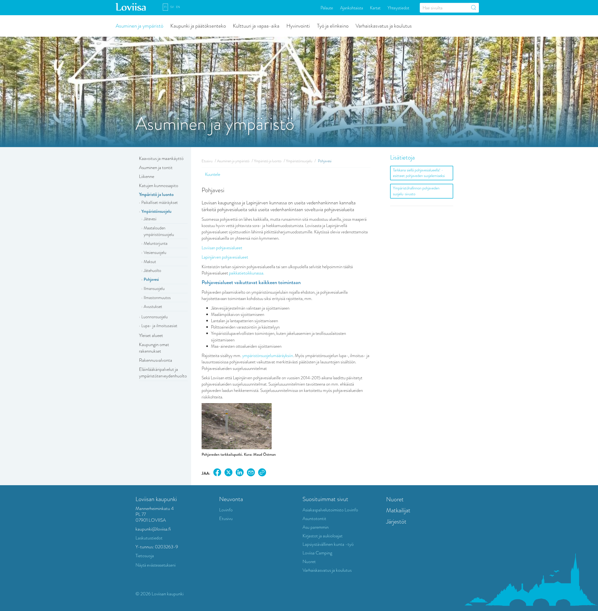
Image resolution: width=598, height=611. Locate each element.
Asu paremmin (316, 527)
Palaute (326, 7)
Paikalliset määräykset (159, 202)
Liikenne (146, 176)
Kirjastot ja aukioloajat (323, 535)
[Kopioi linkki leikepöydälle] (262, 473)
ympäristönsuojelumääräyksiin (267, 355)
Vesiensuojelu (155, 252)
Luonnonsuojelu (154, 317)
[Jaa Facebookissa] (217, 473)
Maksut (150, 262)
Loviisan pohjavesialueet (222, 248)
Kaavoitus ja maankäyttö (161, 158)
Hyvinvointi (298, 25)
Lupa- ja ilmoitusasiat (159, 326)
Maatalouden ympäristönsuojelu (159, 231)
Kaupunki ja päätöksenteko (198, 25)
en (178, 7)
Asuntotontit (314, 518)
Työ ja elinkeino (333, 25)
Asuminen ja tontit (156, 167)
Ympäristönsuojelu (156, 211)
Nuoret (309, 561)
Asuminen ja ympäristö (139, 25)
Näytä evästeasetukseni (155, 565)
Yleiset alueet (151, 335)
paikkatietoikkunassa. (246, 273)
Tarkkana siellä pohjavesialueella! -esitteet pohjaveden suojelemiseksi (419, 173)
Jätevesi (150, 219)
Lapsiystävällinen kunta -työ (328, 544)
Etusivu (207, 161)
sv (172, 7)
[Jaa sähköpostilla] (250, 473)
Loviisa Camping (317, 553)
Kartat (375, 7)
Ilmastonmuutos (157, 298)
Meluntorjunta (155, 243)
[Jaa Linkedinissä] (239, 473)
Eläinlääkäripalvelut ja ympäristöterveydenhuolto (163, 373)
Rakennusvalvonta (155, 360)
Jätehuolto (152, 271)
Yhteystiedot (398, 7)
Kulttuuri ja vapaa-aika (256, 25)
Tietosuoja (144, 555)
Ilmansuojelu (154, 289)
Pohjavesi (151, 279)
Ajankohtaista (351, 7)
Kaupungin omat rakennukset (154, 348)
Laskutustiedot (149, 538)
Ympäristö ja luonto (156, 194)
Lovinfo (226, 509)
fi (165, 7)
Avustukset (153, 307)
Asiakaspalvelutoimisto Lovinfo (330, 509)
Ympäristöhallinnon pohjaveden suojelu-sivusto (416, 191)
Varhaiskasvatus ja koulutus (384, 25)
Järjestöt (396, 521)
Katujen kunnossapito (158, 185)
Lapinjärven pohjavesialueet (225, 257)
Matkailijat (398, 510)
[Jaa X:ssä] (228, 473)
